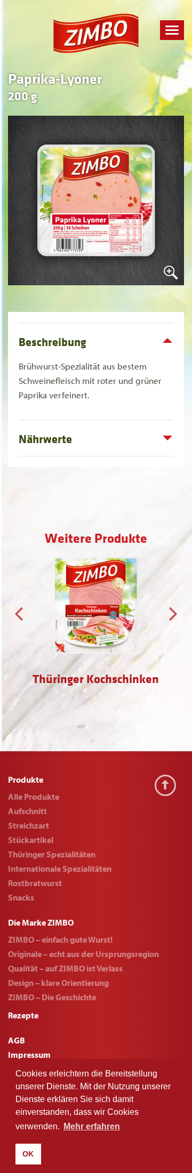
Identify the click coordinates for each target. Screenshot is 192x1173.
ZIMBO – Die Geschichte (52, 997)
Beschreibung (52, 342)
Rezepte (23, 1015)
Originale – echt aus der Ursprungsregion (83, 954)
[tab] (96, 341)
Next (173, 611)
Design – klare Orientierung (58, 982)
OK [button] (28, 1154)
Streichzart (28, 825)
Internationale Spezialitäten (59, 868)
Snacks (21, 897)
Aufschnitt (27, 811)
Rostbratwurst (35, 883)
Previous (18, 611)
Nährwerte (45, 439)
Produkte (25, 779)
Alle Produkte (33, 796)
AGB (16, 1040)
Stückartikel (30, 839)
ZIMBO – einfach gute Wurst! (60, 939)
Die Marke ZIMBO (41, 922)
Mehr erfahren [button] (91, 1126)
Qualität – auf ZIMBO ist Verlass (65, 968)
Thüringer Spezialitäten (51, 854)
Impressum (29, 1054)
